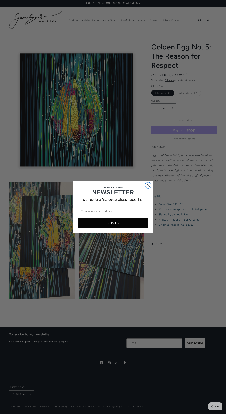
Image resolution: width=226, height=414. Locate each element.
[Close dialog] (148, 185)
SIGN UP (113, 223)
